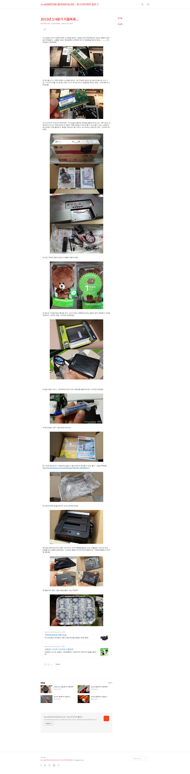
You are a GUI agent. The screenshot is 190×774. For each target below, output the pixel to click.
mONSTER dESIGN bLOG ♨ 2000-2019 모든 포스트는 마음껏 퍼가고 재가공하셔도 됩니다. (70, 719)
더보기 (110, 683)
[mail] (58, 765)
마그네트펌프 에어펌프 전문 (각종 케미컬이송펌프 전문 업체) (66, 638)
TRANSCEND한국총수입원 (55, 635)
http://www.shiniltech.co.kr (53, 632)
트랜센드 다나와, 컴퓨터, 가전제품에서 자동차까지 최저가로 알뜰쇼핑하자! (70, 653)
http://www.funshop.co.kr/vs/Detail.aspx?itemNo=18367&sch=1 (66, 468)
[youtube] (54, 765)
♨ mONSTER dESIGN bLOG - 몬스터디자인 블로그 (70, 4)
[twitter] (45, 765)
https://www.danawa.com (53, 646)
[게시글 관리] (51, 664)
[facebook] (41, 765)
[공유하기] (48, 664)
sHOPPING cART (45, 23)
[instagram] (49, 765)
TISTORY (43, 757)
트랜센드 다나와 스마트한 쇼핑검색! (59, 649)
